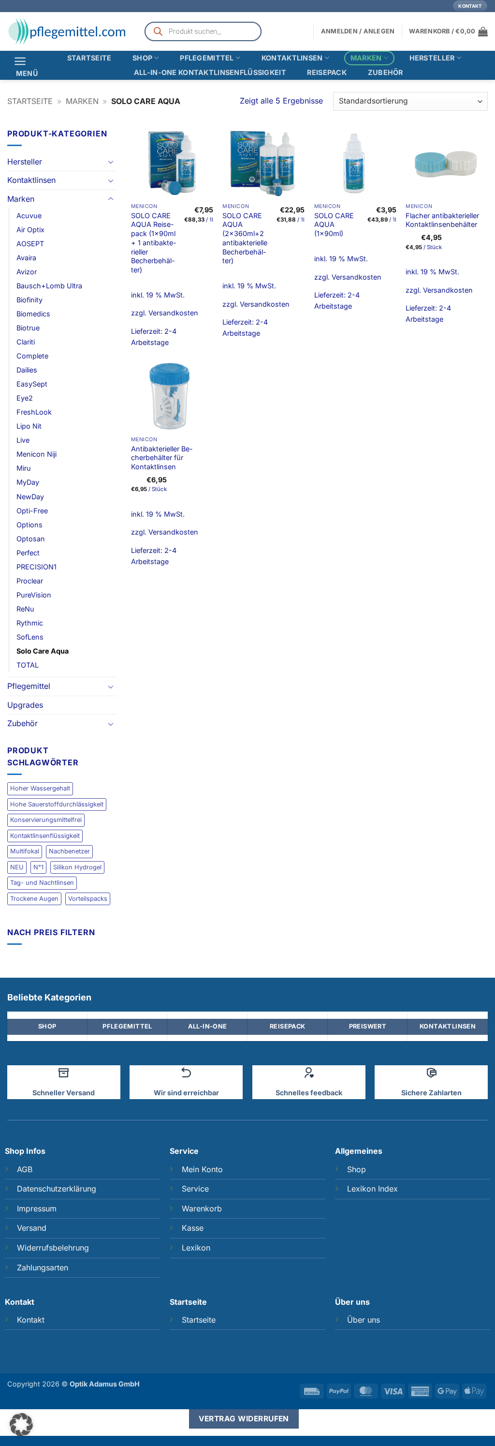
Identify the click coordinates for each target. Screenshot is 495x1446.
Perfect (28, 553)
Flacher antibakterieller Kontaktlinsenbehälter (442, 220)
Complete (32, 356)
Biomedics (33, 314)
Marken (366, 58)
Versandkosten (173, 313)
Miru (23, 468)
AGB (24, 1169)
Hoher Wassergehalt (40, 788)
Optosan (30, 539)
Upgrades (25, 705)
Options (29, 525)
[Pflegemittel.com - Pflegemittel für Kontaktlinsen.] (67, 31)
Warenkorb (202, 1208)
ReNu (25, 609)
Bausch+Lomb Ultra (49, 286)
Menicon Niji (36, 454)
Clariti (25, 342)
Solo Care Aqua (42, 651)
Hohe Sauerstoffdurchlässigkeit (56, 804)
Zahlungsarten (42, 1267)
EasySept (31, 384)
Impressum (37, 1208)
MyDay (27, 482)
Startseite (89, 58)
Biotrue (28, 328)
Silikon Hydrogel (77, 867)
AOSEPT (30, 243)
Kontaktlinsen (292, 58)
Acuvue (29, 215)
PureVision (33, 595)
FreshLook (34, 412)
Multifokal (24, 851)
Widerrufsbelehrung (53, 1247)
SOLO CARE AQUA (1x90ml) (334, 224)
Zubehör (385, 72)
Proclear (29, 581)
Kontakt (30, 1320)
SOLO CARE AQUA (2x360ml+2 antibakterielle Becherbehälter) (244, 238)
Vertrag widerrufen (244, 1418)
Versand (31, 1228)
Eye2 (24, 398)
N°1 (38, 867)
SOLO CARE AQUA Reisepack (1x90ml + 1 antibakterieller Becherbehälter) (153, 242)
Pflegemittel (206, 58)
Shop (142, 58)
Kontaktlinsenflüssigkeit (45, 835)
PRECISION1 (36, 567)
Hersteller (432, 58)
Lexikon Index (372, 1188)
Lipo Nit (29, 426)
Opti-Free (32, 511)
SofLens (30, 637)
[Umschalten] (110, 161)
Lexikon (196, 1247)
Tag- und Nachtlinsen (42, 882)
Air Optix (30, 229)
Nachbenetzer (69, 851)
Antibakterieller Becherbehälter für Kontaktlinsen (162, 458)
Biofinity (29, 300)
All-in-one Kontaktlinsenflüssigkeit (210, 72)
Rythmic (29, 623)
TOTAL (27, 665)
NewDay (30, 496)
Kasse (193, 1228)
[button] (448, 31)
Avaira (26, 257)
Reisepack (327, 72)
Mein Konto (202, 1169)
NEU (17, 867)
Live (22, 440)
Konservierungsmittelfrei (46, 819)
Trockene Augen (34, 898)
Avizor (26, 272)
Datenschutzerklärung (56, 1188)
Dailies (26, 370)
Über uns (363, 1320)
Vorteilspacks (87, 898)
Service (195, 1188)
